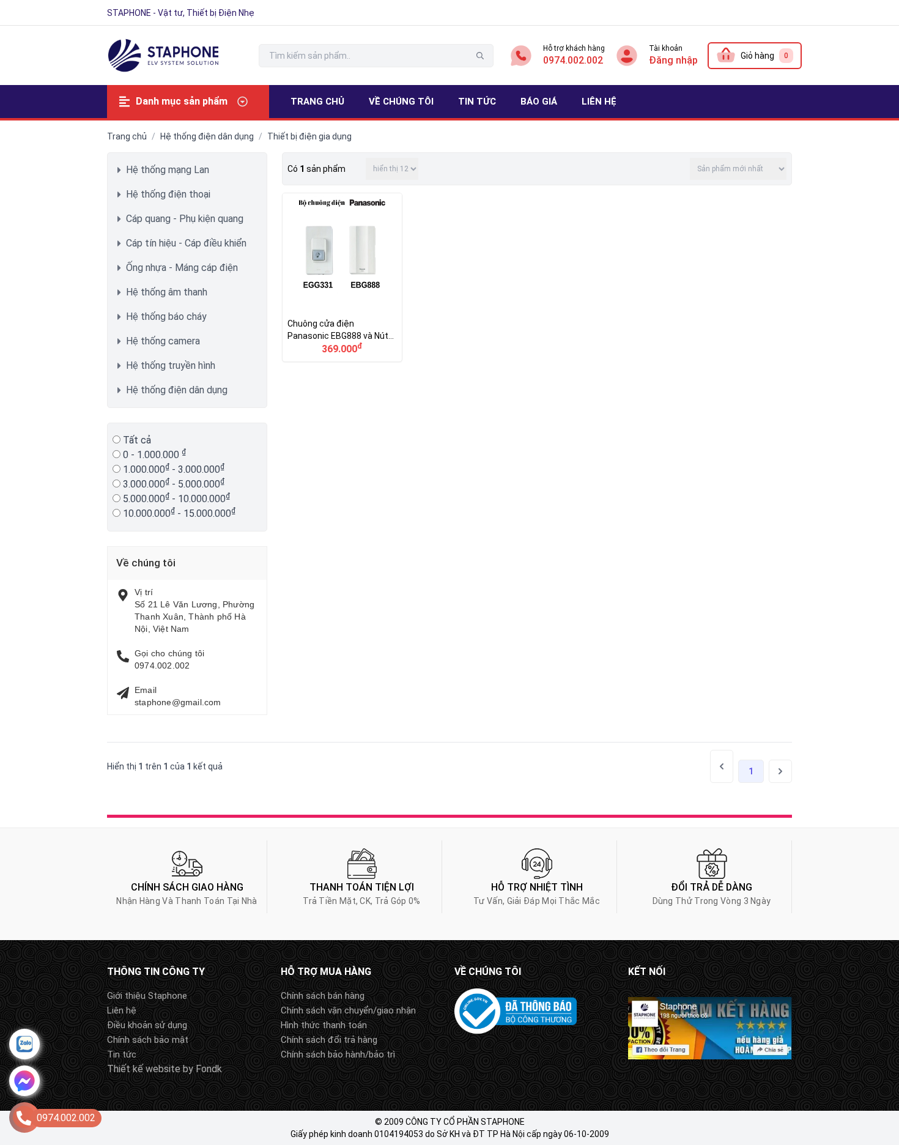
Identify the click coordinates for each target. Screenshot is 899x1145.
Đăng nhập (673, 60)
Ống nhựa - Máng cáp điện (182, 267)
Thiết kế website (143, 1069)
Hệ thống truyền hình (170, 365)
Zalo (24, 1044)
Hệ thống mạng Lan (167, 170)
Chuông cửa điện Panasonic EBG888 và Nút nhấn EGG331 (342, 277)
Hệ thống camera (163, 341)
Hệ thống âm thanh (166, 292)
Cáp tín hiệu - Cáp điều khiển (186, 243)
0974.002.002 (573, 60)
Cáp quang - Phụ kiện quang (184, 218)
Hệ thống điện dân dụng (207, 136)
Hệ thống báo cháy (166, 316)
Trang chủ (127, 136)
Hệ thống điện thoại (168, 194)
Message (24, 1080)
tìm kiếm (480, 55)
